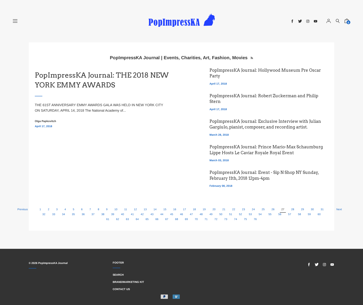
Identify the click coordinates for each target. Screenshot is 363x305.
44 (161, 214)
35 (73, 214)
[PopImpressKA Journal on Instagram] (308, 21)
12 (135, 209)
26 (273, 209)
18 (194, 209)
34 (63, 214)
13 (145, 209)
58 (299, 214)
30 (312, 209)
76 (255, 219)
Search (118, 274)
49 (211, 214)
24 (253, 209)
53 (250, 214)
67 (166, 219)
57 (289, 214)
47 (191, 214)
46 (181, 214)
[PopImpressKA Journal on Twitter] (300, 21)
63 (127, 219)
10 (115, 209)
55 (269, 214)
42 (142, 214)
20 (214, 209)
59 (309, 214)
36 (83, 214)
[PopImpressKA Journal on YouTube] (315, 21)
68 (176, 219)
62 (117, 219)
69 (186, 219)
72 (215, 219)
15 (164, 209)
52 (240, 214)
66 (156, 219)
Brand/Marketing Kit (128, 281)
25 (263, 209)
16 (174, 209)
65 (147, 219)
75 (245, 219)
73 (225, 219)
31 (322, 209)
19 (204, 209)
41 (132, 214)
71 (206, 219)
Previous (22, 209)
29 (302, 209)
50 (220, 214)
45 (171, 214)
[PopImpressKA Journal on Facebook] (292, 21)
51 (230, 214)
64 (137, 219)
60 (319, 214)
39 (112, 214)
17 (184, 209)
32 (43, 214)
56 (279, 214)
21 (223, 209)
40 (122, 214)
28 (292, 209)
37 (93, 214)
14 (155, 209)
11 (125, 209)
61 (107, 219)
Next (339, 209)
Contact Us (121, 289)
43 (152, 214)
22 (233, 209)
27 (282, 209)
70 (196, 219)
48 (201, 214)
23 (243, 209)
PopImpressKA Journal (53, 263)
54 (260, 214)
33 (53, 214)
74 (235, 219)
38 (102, 214)
